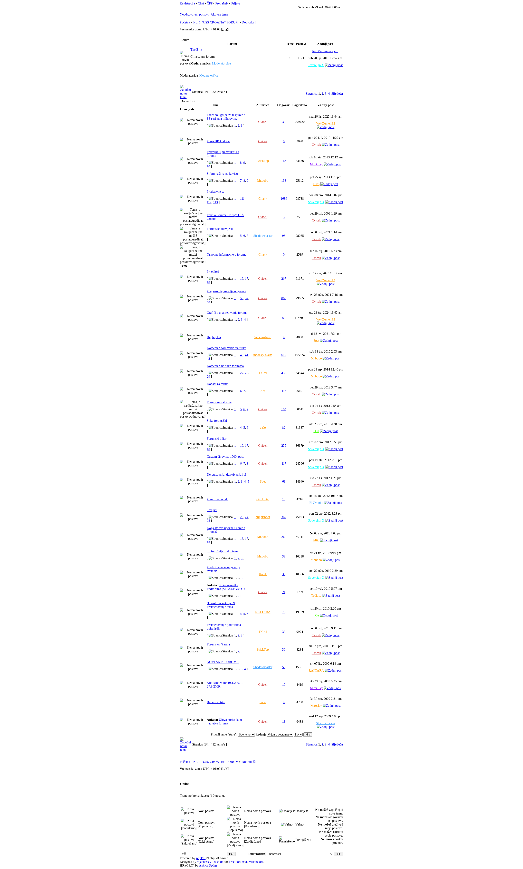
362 (283, 517)
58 (208, 302)
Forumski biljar (216, 438)
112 (209, 202)
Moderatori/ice (221, 63)
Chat (201, 3)
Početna (185, 22)
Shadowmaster (262, 235)
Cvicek (262, 122)
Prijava (235, 3)
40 (241, 355)
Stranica (311, 93)
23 (241, 517)
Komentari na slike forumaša (225, 366)
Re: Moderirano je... (325, 51)
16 (241, 278)
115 (284, 391)
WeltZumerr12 (325, 123)
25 (208, 520)
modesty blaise (262, 355)
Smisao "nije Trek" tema (222, 551)
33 (283, 556)
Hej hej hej (214, 337)
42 (208, 358)
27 (241, 373)
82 (283, 427)
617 (283, 355)
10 (208, 166)
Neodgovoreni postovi (194, 14)
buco (263, 702)
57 (246, 298)
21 (283, 592)
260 (283, 537)
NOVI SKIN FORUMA (223, 662)
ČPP (209, 3)
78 (283, 612)
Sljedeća (337, 93)
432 (283, 373)
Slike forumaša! (217, 420)
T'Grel (263, 373)
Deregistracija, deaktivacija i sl (226, 474)
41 (246, 355)
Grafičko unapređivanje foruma (227, 312)
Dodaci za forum (217, 384)
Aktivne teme (219, 14)
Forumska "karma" (219, 644)
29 (208, 376)
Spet (316, 340)
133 (283, 180)
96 (283, 235)
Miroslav (316, 705)
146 (283, 160)
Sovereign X (316, 65)
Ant (262, 391)
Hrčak (263, 574)
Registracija (187, 3)
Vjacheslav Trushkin (210, 861)
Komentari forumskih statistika (226, 348)
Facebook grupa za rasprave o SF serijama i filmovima (226, 116)
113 (215, 202)
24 (246, 517)
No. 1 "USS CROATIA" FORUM (215, 22)
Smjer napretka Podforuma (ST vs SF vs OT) (226, 587)
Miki (316, 540)
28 (246, 373)
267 (283, 278)
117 (284, 463)
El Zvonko (316, 502)
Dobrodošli (249, 22)
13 (283, 499)
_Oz (316, 431)
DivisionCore (254, 861)
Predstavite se (215, 191)
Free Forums (237, 861)
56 (241, 298)
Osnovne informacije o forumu (226, 254)
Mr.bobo (262, 180)
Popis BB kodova (218, 141)
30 (283, 122)
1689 (283, 198)
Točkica (316, 595)
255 (283, 445)
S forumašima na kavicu (222, 173)
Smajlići (212, 510)
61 (283, 481)
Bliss (316, 184)
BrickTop (263, 160)
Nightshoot (263, 517)
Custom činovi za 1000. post (225, 456)
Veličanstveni (262, 337)
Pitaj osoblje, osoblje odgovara (226, 291)
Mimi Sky (316, 164)
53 (283, 667)
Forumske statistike (219, 402)
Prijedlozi (213, 271)
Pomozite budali (217, 499)
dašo (263, 427)
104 (283, 409)
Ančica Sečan (208, 865)
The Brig (196, 49)
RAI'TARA (262, 612)
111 (242, 198)
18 (208, 282)
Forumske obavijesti (220, 228)
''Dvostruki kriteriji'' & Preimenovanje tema (221, 605)
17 (246, 278)
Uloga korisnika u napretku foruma (224, 721)
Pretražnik (221, 3)
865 (283, 298)
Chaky (262, 198)
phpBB (201, 858)
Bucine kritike (216, 702)
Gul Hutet (262, 499)
